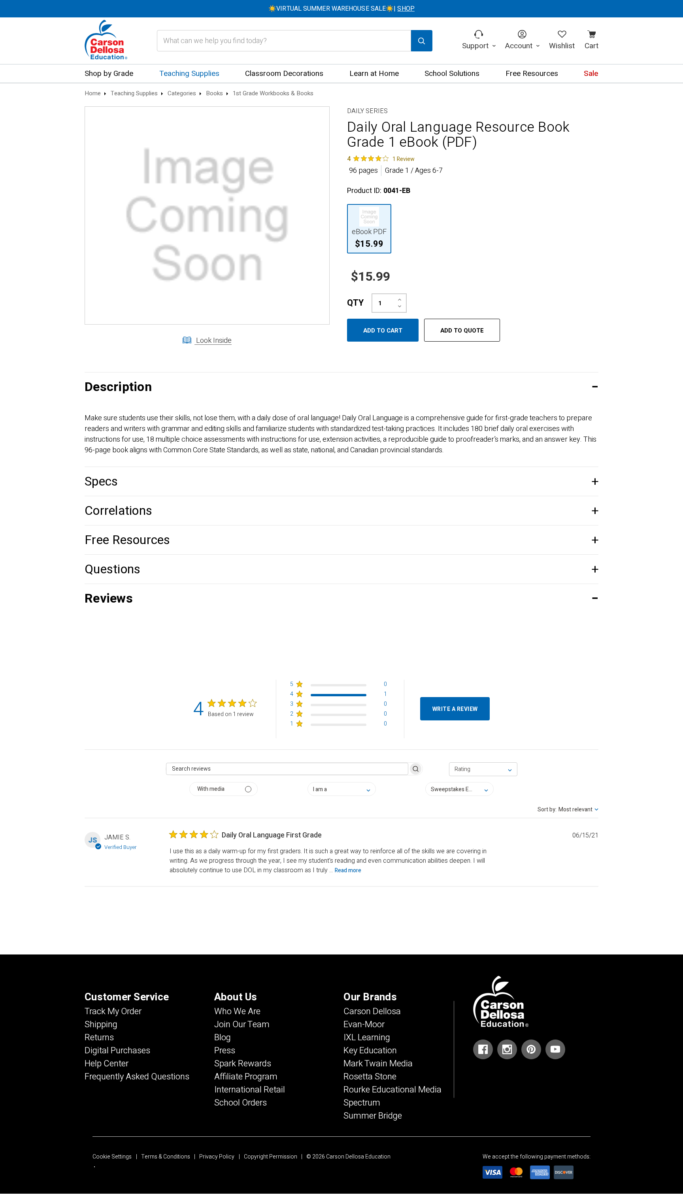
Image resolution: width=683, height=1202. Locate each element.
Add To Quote (462, 330)
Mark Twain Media (378, 1063)
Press (224, 1050)
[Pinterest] (531, 1049)
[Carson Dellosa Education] (106, 41)
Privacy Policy (216, 1157)
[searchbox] (287, 769)
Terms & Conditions (165, 1157)
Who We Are (237, 1011)
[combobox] (483, 769)
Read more (348, 870)
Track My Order (113, 1011)
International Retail (249, 1089)
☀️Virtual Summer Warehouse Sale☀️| (341, 8)
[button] (341, 387)
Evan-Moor (364, 1024)
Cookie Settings (112, 1157)
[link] (381, 158)
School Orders (240, 1102)
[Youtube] (555, 1049)
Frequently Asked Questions (137, 1076)
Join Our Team (242, 1024)
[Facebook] (483, 1049)
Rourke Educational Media (392, 1089)
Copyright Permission (270, 1157)
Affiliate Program (245, 1076)
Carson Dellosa (372, 1011)
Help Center (106, 1063)
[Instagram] (507, 1049)
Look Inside (213, 340)
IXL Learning (366, 1037)
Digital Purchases (117, 1050)
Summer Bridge (372, 1115)
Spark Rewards (242, 1063)
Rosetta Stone (369, 1076)
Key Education (370, 1050)
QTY (355, 303)
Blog (222, 1037)
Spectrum (361, 1102)
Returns (99, 1037)
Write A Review (455, 709)
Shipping (101, 1024)
